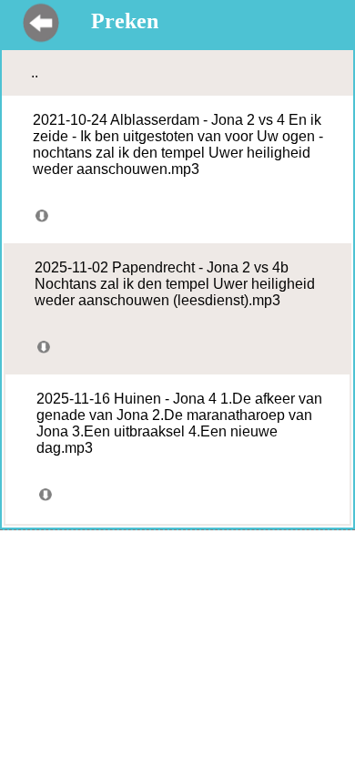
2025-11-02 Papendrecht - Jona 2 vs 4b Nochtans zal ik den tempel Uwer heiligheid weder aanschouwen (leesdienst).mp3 (175, 284)
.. (34, 72)
